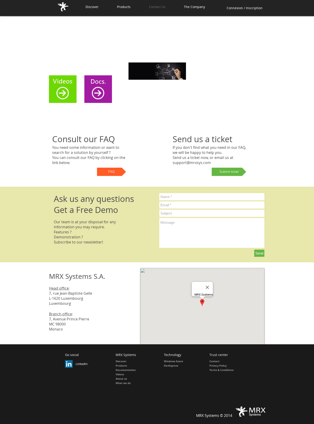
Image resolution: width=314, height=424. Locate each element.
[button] (130, 7)
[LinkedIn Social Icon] (69, 364)
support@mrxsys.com (192, 162)
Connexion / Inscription (245, 8)
